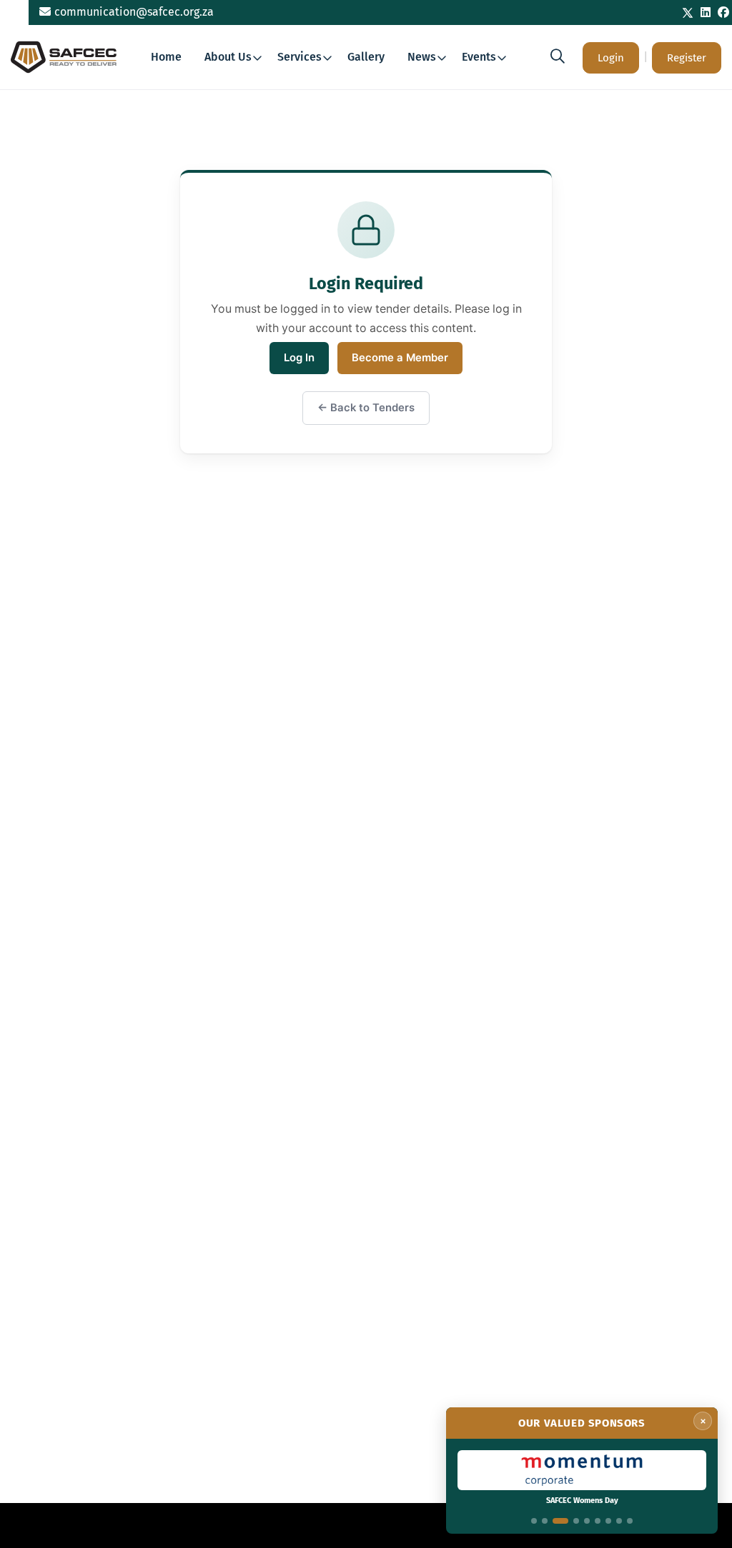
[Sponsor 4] (576, 1521)
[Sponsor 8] (619, 1521)
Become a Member (400, 357)
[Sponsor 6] (597, 1521)
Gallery (366, 57)
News (421, 57)
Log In (299, 357)
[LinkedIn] (706, 12)
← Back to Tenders (366, 407)
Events (479, 57)
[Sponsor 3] (560, 1521)
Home (166, 57)
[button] (557, 56)
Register (686, 57)
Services (299, 57)
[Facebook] (723, 12)
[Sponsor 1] (534, 1521)
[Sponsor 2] (545, 1521)
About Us (228, 57)
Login (611, 57)
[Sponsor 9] (630, 1521)
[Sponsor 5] (587, 1521)
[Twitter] (687, 13)
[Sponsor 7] (608, 1521)
